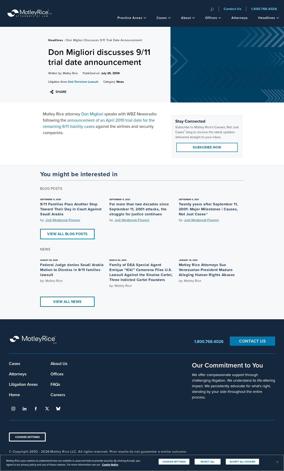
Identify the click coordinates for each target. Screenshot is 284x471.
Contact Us (232, 8)
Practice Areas (129, 17)
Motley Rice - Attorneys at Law (29, 13)
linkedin (24, 408)
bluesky (58, 408)
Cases (162, 17)
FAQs (55, 384)
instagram (13, 408)
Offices (211, 17)
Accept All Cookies (242, 462)
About (186, 17)
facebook (35, 408)
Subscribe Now (207, 147)
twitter (47, 408)
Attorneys (239, 17)
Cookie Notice (110, 465)
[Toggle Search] (212, 9)
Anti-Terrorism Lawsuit (83, 82)
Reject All (208, 462)
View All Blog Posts (67, 234)
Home (14, 395)
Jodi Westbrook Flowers (62, 220)
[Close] (277, 462)
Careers (58, 395)
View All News (67, 301)
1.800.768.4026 (264, 8)
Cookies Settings (27, 437)
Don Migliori (92, 114)
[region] (142, 463)
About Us (59, 363)
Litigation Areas (23, 384)
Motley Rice (34, 341)
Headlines (266, 17)
